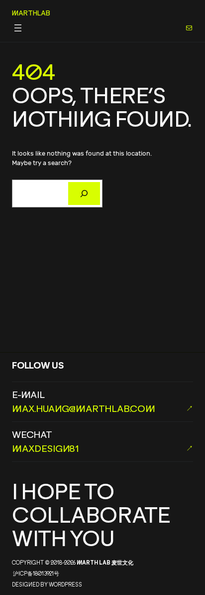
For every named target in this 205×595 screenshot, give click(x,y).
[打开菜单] (18, 28)
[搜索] (84, 193)
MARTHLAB (31, 12)
